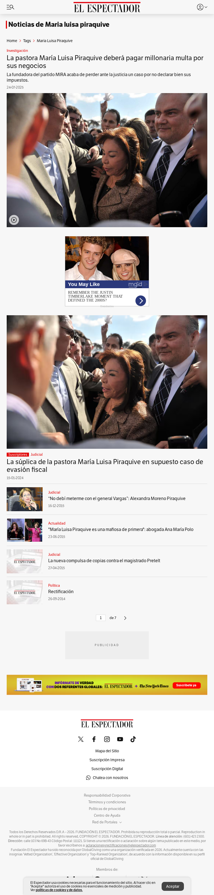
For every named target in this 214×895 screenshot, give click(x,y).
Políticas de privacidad (107, 809)
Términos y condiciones (107, 802)
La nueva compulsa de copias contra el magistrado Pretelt (104, 561)
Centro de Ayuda (107, 816)
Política (54, 585)
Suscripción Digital (107, 768)
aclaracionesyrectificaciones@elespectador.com (121, 845)
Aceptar (172, 886)
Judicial (37, 454)
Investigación (17, 50)
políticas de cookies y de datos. (59, 890)
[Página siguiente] (125, 620)
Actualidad (56, 523)
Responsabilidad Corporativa (107, 795)
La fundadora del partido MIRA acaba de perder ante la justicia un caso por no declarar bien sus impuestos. (99, 77)
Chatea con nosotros (110, 777)
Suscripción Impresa (107, 759)
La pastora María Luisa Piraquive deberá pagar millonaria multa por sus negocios (105, 62)
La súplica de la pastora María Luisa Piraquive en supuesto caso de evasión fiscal (105, 465)
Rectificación (61, 592)
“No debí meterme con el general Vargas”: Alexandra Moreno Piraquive (117, 498)
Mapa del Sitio (107, 750)
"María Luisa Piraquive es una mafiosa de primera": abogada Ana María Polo (120, 529)
